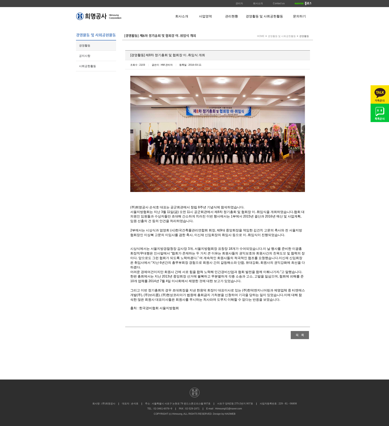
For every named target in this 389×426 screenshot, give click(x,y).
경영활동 (84, 45)
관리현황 (231, 16)
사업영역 (205, 16)
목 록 (300, 335)
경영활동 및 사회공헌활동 (264, 16)
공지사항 (84, 55)
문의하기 (299, 16)
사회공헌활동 (87, 66)
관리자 (239, 3)
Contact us (279, 3)
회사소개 (258, 3)
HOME (260, 36)
